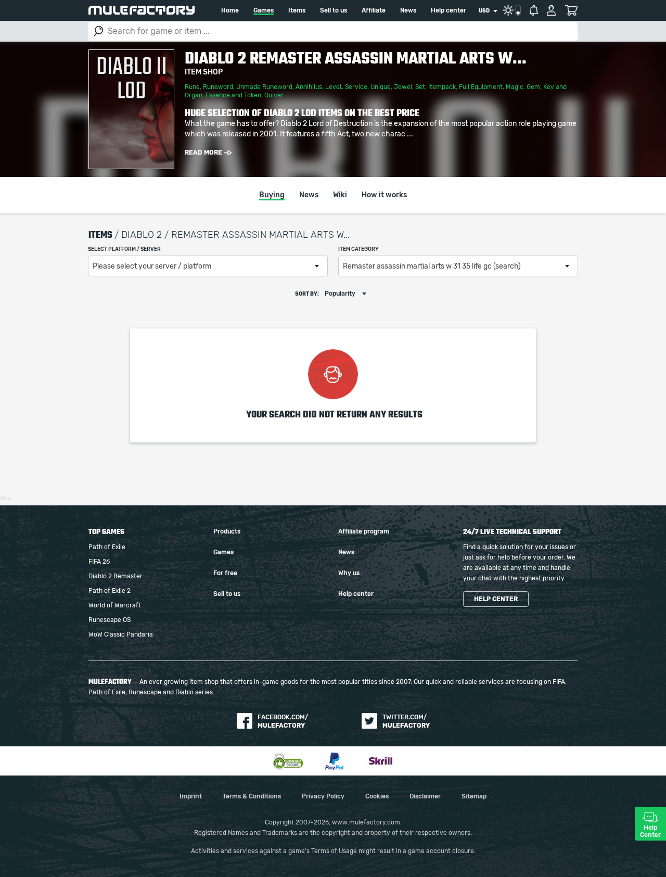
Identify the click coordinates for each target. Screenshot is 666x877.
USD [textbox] (484, 11)
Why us (349, 573)
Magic (514, 87)
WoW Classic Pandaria (120, 634)
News (408, 10)
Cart (571, 10)
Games (263, 10)
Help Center (650, 831)
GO (98, 31)
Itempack (442, 87)
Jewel (403, 87)
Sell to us (333, 10)
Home (230, 10)
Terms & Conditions (252, 796)
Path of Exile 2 (109, 591)
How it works (384, 195)
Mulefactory (141, 10)
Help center (448, 10)
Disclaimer (425, 796)
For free (225, 573)
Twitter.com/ (406, 721)
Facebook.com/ (283, 721)
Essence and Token (233, 95)
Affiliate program (363, 531)
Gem (533, 87)
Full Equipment (481, 87)
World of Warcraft (114, 605)
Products (226, 531)
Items (296, 10)
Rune (192, 87)
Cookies (377, 796)
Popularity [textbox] (340, 293)
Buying (272, 195)
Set (420, 87)
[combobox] (488, 11)
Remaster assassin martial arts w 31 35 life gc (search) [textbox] (432, 266)
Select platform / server (124, 249)
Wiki (340, 195)
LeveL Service (346, 87)
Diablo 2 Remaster (115, 576)
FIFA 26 (99, 561)
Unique (380, 87)
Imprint (191, 796)
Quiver (274, 95)
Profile (551, 10)
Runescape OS (109, 620)
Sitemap (474, 796)
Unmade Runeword (264, 87)
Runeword (218, 87)
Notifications (534, 10)
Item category (358, 249)
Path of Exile (106, 547)
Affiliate (374, 10)
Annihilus (309, 87)
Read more (203, 152)
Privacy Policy (323, 796)
